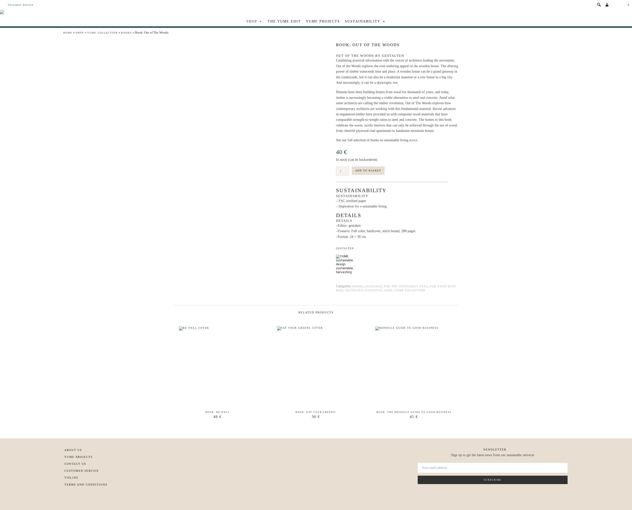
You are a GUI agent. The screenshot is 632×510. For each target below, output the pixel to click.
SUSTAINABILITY (362, 21)
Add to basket (368, 170)
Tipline (71, 477)
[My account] (607, 5)
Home (67, 32)
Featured (373, 286)
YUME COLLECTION (102, 32)
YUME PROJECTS (323, 21)
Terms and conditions (85, 484)
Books (126, 32)
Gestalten (345, 248)
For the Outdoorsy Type (406, 286)
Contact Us (75, 463)
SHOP (251, 21)
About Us (73, 450)
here (413, 140)
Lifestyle (373, 290)
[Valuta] (616, 5)
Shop (80, 32)
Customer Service (20, 4)
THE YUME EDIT (284, 21)
